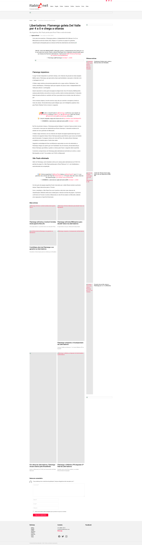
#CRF (68, 54)
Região (56, 6)
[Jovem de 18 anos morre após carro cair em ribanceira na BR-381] (89, 227)
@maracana (66, 114)
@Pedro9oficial (50, 116)
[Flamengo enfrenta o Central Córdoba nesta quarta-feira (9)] (43, 212)
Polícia (61, 6)
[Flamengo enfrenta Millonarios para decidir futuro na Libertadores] (70, 212)
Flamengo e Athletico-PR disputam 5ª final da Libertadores (70, 465)
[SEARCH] (111, 6)
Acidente (67, 6)
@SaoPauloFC (69, 174)
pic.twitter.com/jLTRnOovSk (64, 177)
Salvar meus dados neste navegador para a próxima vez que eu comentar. (50, 511)
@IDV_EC (57, 114)
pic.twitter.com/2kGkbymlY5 (72, 118)
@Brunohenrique (62, 116)
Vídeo (87, 6)
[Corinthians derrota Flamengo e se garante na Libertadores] (43, 238)
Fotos (83, 6)
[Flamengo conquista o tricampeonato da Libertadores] (70, 285)
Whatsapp (59, 530)
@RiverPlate (56, 174)
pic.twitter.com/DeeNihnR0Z (59, 55)
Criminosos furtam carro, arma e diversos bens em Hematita (102, 62)
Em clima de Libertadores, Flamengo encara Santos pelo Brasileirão (42, 465)
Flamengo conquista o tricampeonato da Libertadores (70, 343)
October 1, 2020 (67, 58)
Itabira (51, 6)
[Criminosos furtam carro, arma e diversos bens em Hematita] (89, 116)
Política (72, 6)
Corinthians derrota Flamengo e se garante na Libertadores (42, 248)
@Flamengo (61, 113)
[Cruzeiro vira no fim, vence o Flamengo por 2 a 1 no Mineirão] (89, 339)
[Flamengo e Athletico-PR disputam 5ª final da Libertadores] (70, 407)
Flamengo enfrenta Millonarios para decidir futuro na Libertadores (69, 223)
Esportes (78, 6)
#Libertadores (43, 114)
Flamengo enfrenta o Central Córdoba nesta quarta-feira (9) (43, 223)
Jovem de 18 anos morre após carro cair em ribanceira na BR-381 (102, 174)
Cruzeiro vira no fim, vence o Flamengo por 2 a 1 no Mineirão (102, 285)
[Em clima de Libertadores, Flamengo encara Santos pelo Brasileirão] (43, 407)
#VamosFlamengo (75, 54)
